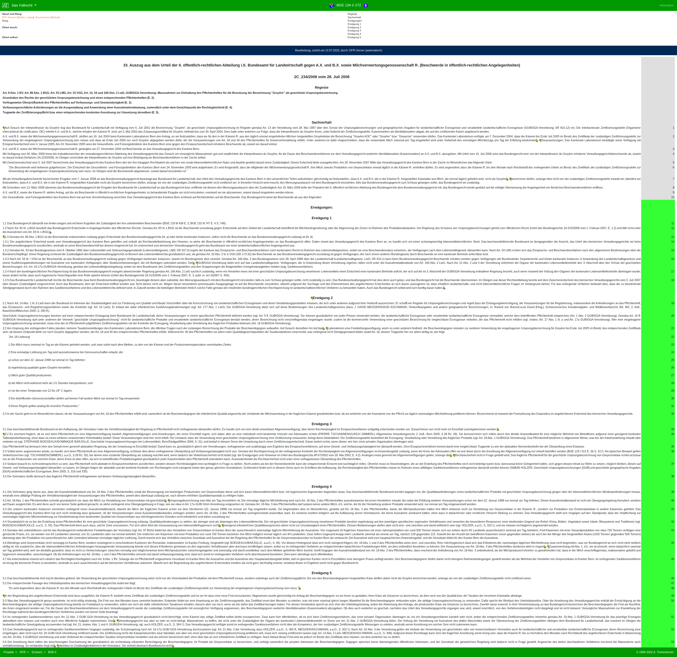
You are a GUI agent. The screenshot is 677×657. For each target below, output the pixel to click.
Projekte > (10, 652)
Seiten (21, 17)
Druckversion (42, 17)
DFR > (24, 652)
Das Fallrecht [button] (21, 5)
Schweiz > (38, 652)
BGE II (52, 652)
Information (666, 5)
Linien (29, 17)
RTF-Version (9, 17)
